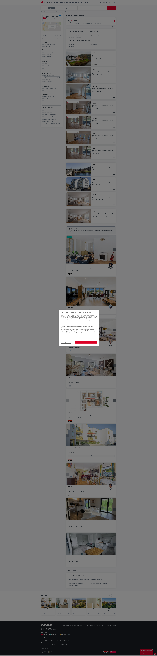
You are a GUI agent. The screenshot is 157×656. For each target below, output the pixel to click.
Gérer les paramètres (66, 342)
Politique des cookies (83, 324)
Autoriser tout (86, 342)
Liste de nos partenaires (66, 338)
